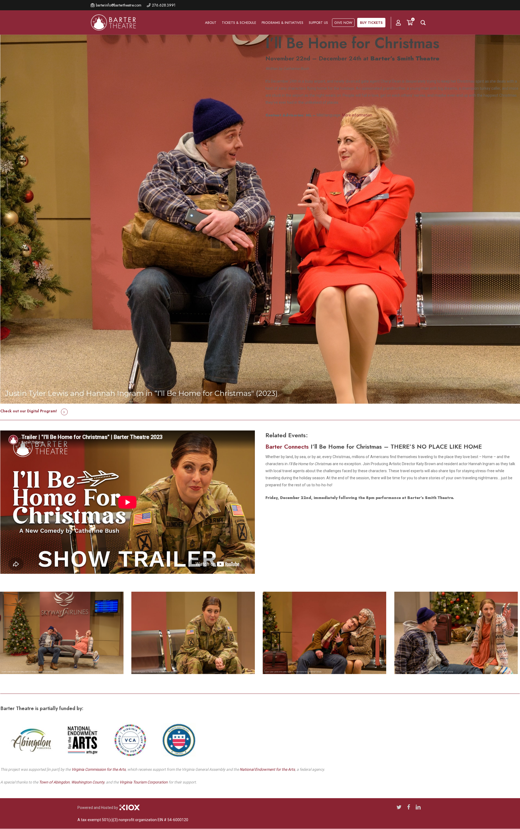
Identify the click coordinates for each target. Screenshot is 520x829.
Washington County (87, 782)
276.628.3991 (164, 5)
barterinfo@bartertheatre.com (118, 5)
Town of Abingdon (54, 782)
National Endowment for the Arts (267, 769)
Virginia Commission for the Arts (99, 769)
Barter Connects (287, 446)
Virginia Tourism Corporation (143, 782)
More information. (357, 115)
